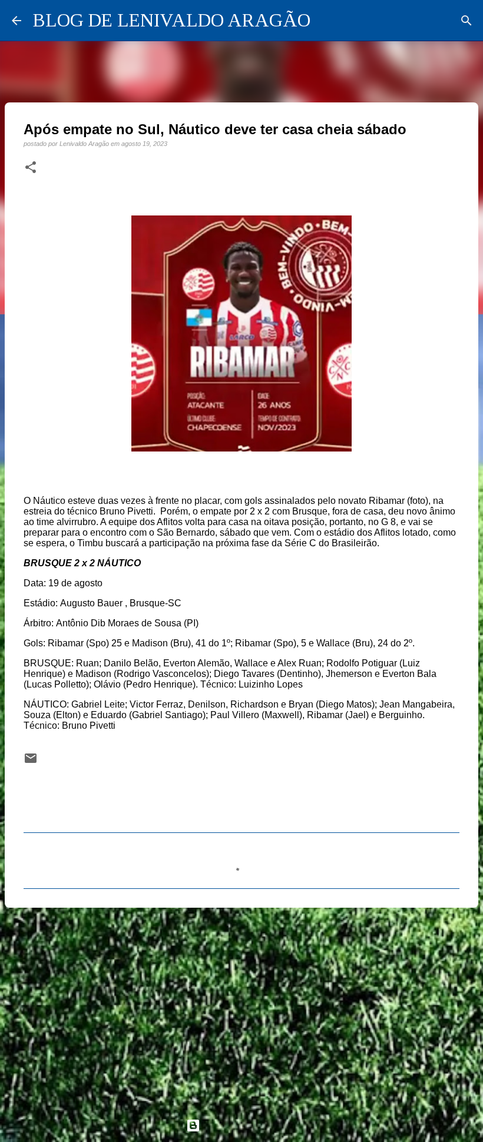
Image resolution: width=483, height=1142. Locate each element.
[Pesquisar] (466, 20)
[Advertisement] (241, 1007)
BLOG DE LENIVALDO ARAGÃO (171, 20)
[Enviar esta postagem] (31, 762)
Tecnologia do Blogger (248, 1125)
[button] (31, 167)
